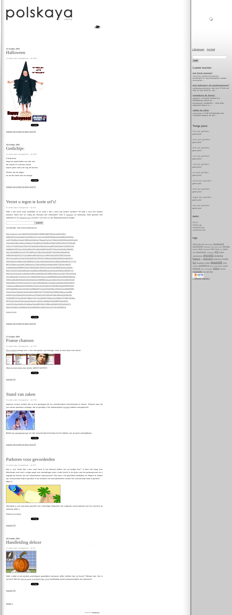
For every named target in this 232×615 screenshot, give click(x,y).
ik (202, 259)
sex (211, 266)
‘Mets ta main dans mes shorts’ (19, 368)
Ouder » (9, 604)
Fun (221, 249)
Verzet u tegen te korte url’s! (31, 201)
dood (200, 249)
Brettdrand (197, 103)
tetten (225, 266)
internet (208, 258)
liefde (225, 259)
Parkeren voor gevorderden (30, 459)
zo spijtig (208, 271)
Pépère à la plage (13, 514)
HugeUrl (69, 215)
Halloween (15, 52)
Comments (198, 227)
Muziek (216, 262)
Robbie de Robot (201, 110)
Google (208, 255)
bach (216, 246)
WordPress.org (199, 230)
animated (218, 244)
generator (201, 252)
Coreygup (197, 113)
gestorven (210, 252)
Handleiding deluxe (23, 542)
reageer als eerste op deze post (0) (21, 132)
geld (194, 252)
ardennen (207, 246)
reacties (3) (11, 525)
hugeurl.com (11, 312)
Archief (211, 49)
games (225, 249)
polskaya (204, 265)
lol (194, 262)
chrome (226, 246)
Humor (196, 258)
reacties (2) (11, 379)
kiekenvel (218, 259)
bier (220, 246)
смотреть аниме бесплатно (205, 76)
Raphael (196, 98)
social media (217, 266)
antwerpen (198, 246)
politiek (195, 266)
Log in (195, 222)
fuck (217, 249)
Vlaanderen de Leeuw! (204, 95)
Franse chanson (20, 340)
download (206, 249)
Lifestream (198, 49)
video (216, 268)
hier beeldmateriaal (20, 433)
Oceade (66, 407)
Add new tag (202, 244)
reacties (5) (11, 591)
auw (212, 246)
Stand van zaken (20, 394)
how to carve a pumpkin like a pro (35, 579)
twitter (196, 268)
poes (225, 263)
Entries (197, 225)
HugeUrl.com (25, 218)
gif (216, 251)
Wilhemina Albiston (201, 88)
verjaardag (208, 268)
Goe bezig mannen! (202, 73)
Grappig (218, 255)
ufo (202, 268)
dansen (195, 249)
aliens (210, 244)
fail (212, 249)
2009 (195, 244)
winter (223, 269)
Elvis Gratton (11, 350)
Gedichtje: (15, 148)
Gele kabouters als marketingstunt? (211, 85)
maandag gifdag (203, 263)
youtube (198, 271)
